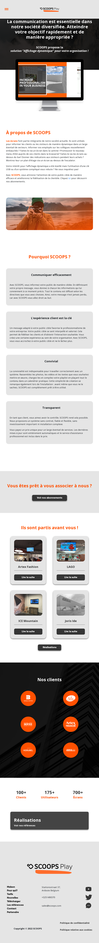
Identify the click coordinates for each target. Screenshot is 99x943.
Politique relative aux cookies (76, 929)
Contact (11, 909)
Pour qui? (12, 890)
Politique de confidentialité (74, 922)
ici (69, 178)
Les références (15, 905)
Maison (11, 887)
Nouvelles (12, 898)
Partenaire (13, 912)
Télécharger (13, 901)
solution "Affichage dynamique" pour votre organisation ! (49, 51)
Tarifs (10, 894)
